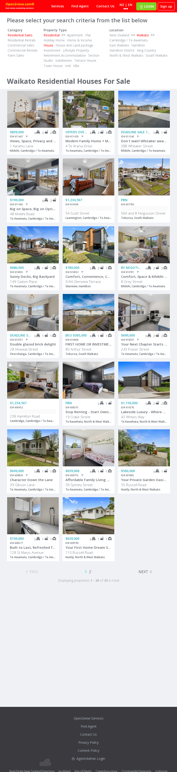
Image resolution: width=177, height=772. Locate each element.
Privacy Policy (88, 742)
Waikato (143, 35)
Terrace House (85, 60)
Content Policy (88, 750)
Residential (52, 35)
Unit (68, 66)
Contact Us (105, 6)
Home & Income (79, 40)
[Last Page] (151, 571)
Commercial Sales (21, 45)
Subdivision (63, 60)
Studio (48, 60)
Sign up (166, 6)
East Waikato (119, 45)
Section (93, 55)
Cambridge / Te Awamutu (128, 40)
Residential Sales (20, 35)
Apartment (75, 35)
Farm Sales (16, 55)
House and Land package (74, 45)
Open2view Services (88, 718)
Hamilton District (122, 50)
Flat (88, 35)
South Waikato (157, 55)
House (48, 45)
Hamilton (138, 45)
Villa (76, 66)
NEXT (143, 571)
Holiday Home (54, 40)
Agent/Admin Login (91, 758)
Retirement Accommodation (65, 55)
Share (52, 109)
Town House (53, 66)
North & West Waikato (126, 55)
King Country (146, 50)
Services (57, 6)
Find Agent (80, 6)
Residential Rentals (22, 40)
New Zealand (119, 35)
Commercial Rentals (23, 50)
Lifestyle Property (76, 50)
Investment (52, 50)
